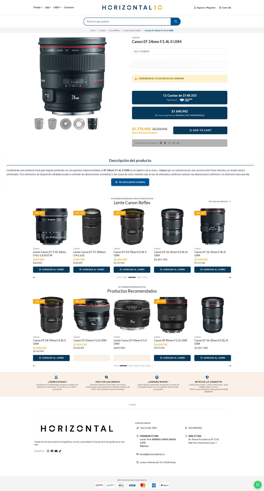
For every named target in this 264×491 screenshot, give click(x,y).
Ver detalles (213, 269)
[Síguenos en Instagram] (48, 451)
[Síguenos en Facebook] (52, 451)
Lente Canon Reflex (132, 30)
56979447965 (195, 428)
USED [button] (56, 7)
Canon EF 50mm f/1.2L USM (49, 340)
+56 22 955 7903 (148, 428)
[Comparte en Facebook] (160, 143)
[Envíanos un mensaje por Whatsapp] (258, 485)
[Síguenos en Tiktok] (60, 451)
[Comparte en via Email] (173, 143)
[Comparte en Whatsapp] (169, 143)
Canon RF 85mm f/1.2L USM (130, 340)
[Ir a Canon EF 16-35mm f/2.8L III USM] (132, 226)
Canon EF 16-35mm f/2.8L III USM (130, 253)
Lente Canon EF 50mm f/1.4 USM (210, 253)
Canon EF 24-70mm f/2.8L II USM (89, 253)
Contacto (69, 7)
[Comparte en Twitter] (165, 143)
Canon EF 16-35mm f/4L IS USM (169, 253)
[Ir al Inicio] (132, 7)
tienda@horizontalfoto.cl (152, 454)
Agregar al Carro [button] (53, 269)
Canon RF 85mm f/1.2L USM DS (210, 342)
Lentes (102, 30)
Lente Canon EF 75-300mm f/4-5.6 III (49, 253)
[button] (178, 143)
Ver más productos (218, 201)
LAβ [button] (47, 7)
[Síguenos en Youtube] (56, 451)
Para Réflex (114, 30)
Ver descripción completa (132, 182)
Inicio (93, 30)
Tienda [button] (36, 7)
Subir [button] (133, 405)
